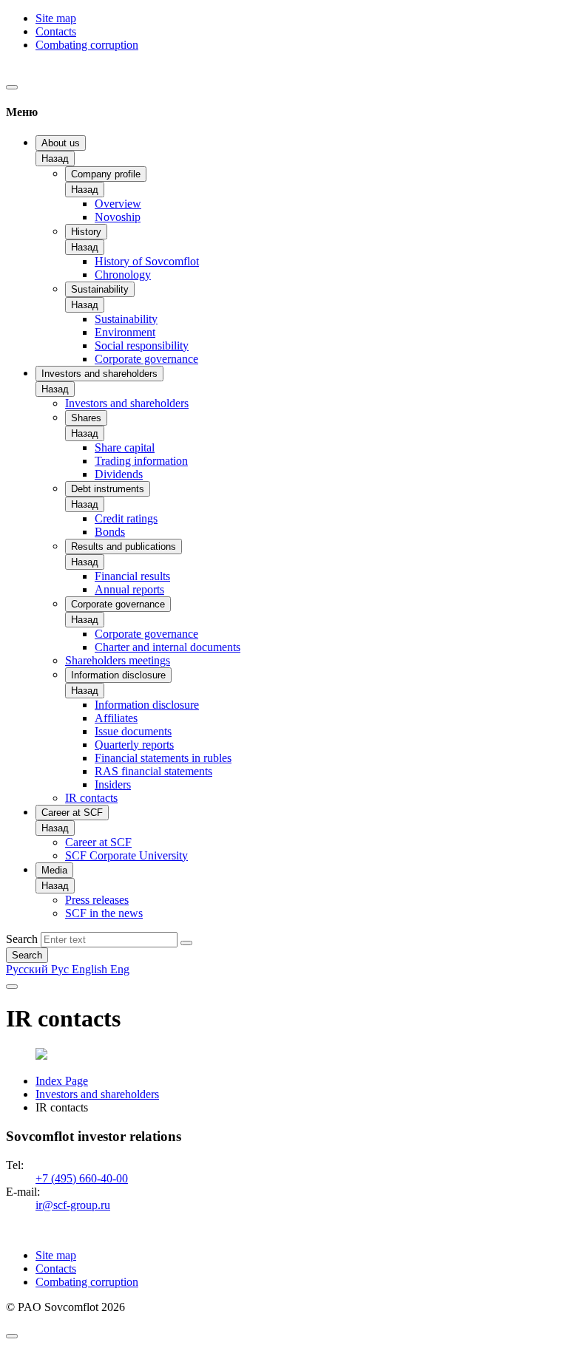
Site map (56, 18)
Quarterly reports (134, 744)
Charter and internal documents (167, 647)
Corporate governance (146, 359)
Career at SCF (72, 812)
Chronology (123, 274)
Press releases (97, 899)
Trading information (141, 460)
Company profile (106, 174)
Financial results (132, 576)
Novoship (118, 217)
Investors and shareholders (99, 373)
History (86, 231)
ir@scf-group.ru (73, 1205)
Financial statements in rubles (163, 758)
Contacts (56, 31)
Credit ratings (126, 518)
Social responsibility (142, 345)
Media (54, 870)
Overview (118, 203)
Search (22, 939)
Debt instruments (107, 488)
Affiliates (116, 718)
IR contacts (91, 797)
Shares (86, 417)
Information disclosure (118, 675)
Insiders (113, 784)
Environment (125, 332)
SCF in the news (104, 913)
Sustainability (100, 289)
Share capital (125, 447)
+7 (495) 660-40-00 (82, 1178)
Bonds (110, 531)
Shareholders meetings (117, 660)
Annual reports (129, 589)
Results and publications (123, 546)
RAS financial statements (153, 771)
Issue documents (133, 731)
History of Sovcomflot (147, 261)
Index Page (62, 1081)
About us (60, 143)
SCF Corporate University (126, 855)
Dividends (119, 474)
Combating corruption (87, 44)
